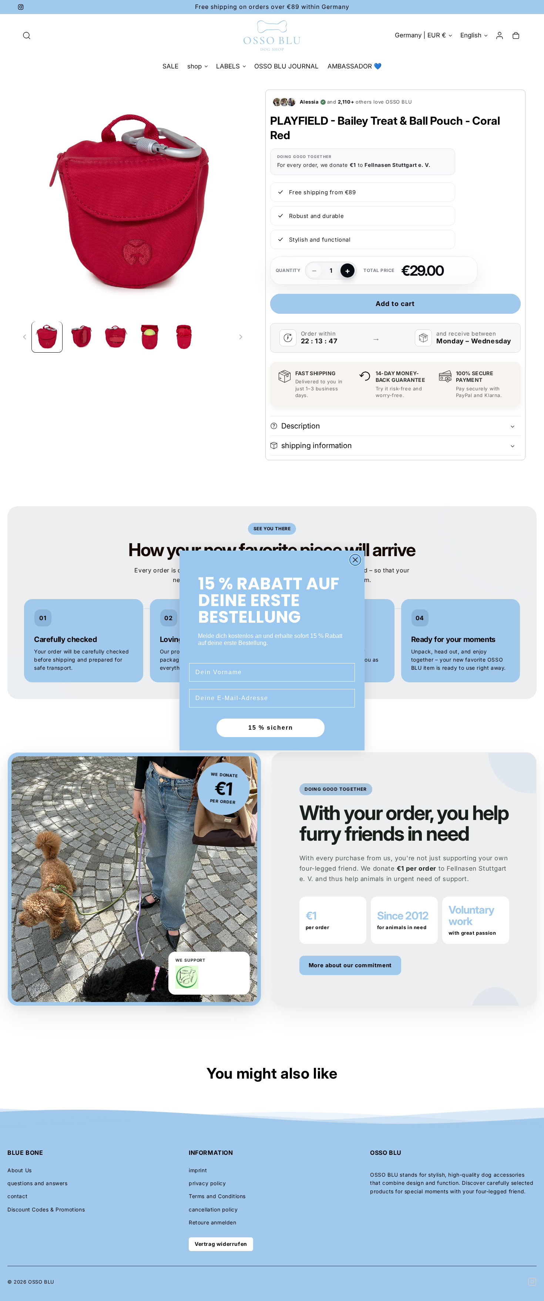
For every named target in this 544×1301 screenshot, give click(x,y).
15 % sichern (270, 728)
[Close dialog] (355, 559)
